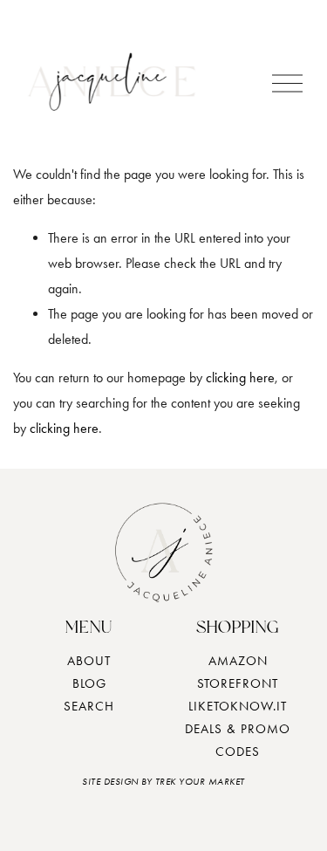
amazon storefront (237, 672)
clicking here (240, 377)
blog (89, 683)
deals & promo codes (237, 740)
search (89, 706)
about (89, 661)
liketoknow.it (237, 706)
